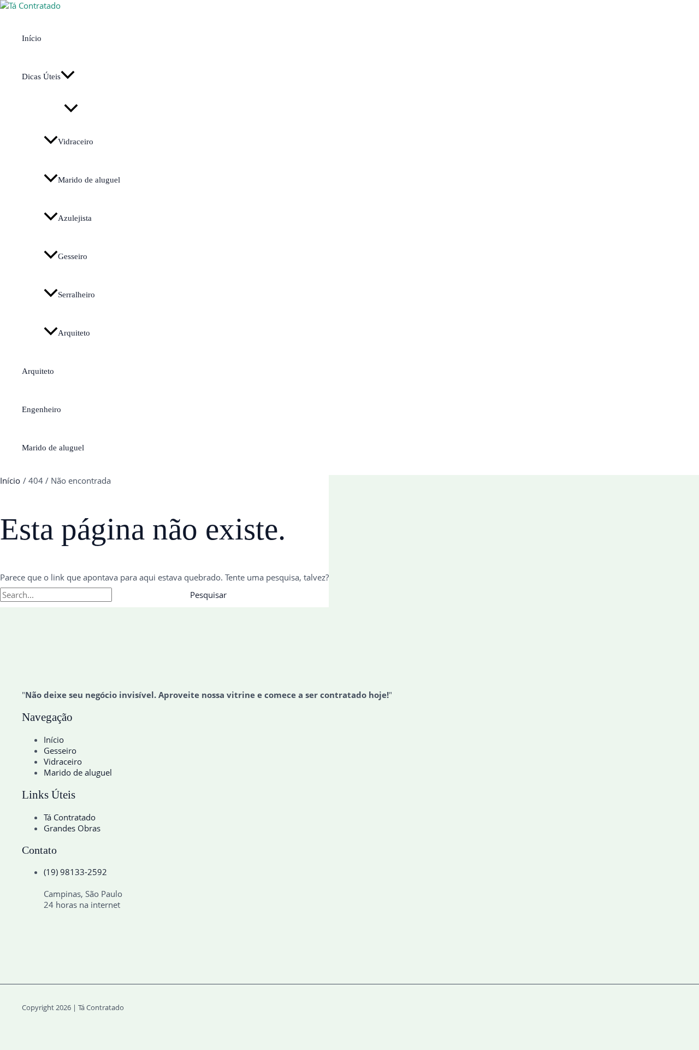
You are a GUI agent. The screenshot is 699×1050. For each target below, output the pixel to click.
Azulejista (75, 218)
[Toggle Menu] (71, 109)
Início (32, 38)
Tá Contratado (70, 817)
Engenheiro (41, 409)
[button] (68, 76)
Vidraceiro (75, 141)
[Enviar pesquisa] (138, 595)
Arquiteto (74, 333)
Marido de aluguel (89, 179)
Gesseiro (72, 256)
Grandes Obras (72, 828)
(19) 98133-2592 (75, 871)
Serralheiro (76, 294)
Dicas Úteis (41, 76)
